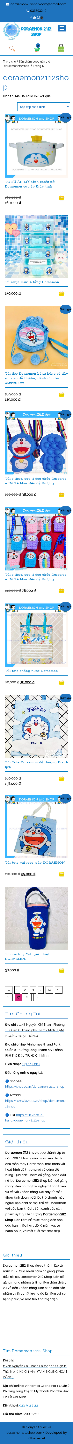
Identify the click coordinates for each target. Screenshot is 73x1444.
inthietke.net (36, 1438)
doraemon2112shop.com (24, 1432)
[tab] (62, 28)
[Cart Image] (36, 49)
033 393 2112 (31, 1064)
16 (9, 997)
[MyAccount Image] (61, 47)
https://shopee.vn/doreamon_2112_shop (34, 1086)
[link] (35, 1030)
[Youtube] (34, 17)
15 (58, 990)
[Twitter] (38, 17)
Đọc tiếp (63, 197)
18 (27, 997)
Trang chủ (9, 61)
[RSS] (41, 17)
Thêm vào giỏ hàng (63, 394)
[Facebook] (31, 17)
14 (49, 990)
